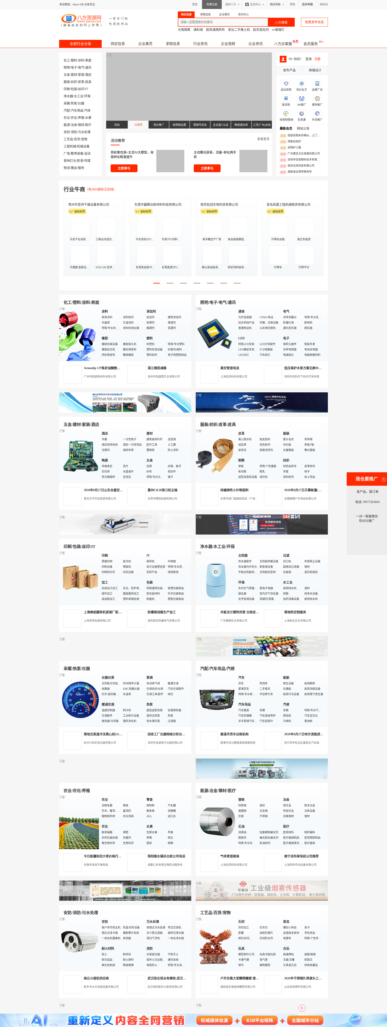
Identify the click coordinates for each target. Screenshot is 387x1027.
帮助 (292, 4)
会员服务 (310, 44)
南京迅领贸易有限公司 (297, 166)
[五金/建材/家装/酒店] (79, 455)
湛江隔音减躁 (157, 368)
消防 (74, 132)
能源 (67, 125)
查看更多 (263, 139)
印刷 (67, 89)
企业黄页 (145, 44)
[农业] (79, 821)
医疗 (88, 125)
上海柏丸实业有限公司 (297, 620)
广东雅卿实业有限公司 (233, 620)
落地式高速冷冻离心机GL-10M (105, 734)
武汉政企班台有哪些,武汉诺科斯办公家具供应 (179, 978)
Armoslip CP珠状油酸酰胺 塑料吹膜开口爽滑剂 (116, 368)
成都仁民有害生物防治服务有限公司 (169, 864)
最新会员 (286, 128)
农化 (74, 117)
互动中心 (255, 4)
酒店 (88, 74)
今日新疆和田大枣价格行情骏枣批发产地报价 (115, 856)
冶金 (74, 125)
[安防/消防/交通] (79, 943)
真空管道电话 (229, 368)
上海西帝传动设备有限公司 (300, 864)
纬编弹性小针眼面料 (234, 490)
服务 (81, 168)
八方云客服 (283, 44)
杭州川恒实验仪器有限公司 (100, 742)
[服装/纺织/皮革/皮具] (216, 455)
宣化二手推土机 (239, 29)
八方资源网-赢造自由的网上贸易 (94, 20)
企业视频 (228, 44)
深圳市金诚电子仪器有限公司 (165, 742)
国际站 (324, 4)
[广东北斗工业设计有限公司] (125, 533)
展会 (74, 168)
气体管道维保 (229, 856)
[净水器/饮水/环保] (216, 577)
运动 (87, 153)
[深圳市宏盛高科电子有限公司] (262, 899)
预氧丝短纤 (290, 142)
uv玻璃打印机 (281, 29)
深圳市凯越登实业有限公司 (164, 376)
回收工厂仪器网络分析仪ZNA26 (170, 734)
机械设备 (83, 146)
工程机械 (70, 146)
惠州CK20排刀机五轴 (162, 490)
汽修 (87, 110)
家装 (81, 74)
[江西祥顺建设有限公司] (125, 899)
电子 (74, 67)
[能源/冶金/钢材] (216, 821)
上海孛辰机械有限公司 (97, 620)
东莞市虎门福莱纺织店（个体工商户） (243, 498)
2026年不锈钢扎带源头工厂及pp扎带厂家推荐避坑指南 (322, 978)
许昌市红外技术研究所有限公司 (288, 204)
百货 (77, 139)
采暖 (67, 103)
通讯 (88, 67)
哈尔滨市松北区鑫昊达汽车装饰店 (304, 742)
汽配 (67, 110)
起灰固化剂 (261, 29)
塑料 (74, 60)
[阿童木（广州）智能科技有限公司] (125, 777)
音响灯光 (70, 160)
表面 (88, 60)
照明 (67, 67)
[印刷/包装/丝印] (79, 577)
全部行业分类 (80, 44)
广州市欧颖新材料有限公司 (100, 376)
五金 (67, 74)
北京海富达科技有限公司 (217, 204)
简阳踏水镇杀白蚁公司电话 (166, 856)
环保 (87, 96)
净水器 (68, 96)
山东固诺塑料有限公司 (297, 986)
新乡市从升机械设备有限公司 (101, 986)
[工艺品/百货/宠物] (216, 943)
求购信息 (173, 44)
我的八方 (230, 4)
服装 (67, 82)
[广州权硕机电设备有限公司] (262, 411)
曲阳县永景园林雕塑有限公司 (237, 986)
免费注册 (211, 4)
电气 (81, 67)
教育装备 (77, 153)
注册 (317, 59)
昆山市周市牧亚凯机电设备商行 (156, 204)
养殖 (81, 117)
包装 (74, 89)
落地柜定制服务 (295, 612)
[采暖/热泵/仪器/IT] (79, 699)
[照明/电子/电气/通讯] (216, 333)
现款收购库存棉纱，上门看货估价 (301, 136)
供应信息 (118, 44)
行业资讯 (200, 44)
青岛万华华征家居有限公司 (100, 498)
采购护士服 (290, 148)
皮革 (81, 82)
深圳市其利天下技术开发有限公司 (304, 376)
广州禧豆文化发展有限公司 (300, 154)
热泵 (74, 103)
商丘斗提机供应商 (96, 978)
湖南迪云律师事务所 (296, 172)
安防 (67, 132)
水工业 (78, 96)
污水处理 (84, 132)
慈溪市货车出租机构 (234, 734)
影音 (80, 160)
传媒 (87, 160)
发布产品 (289, 70)
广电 (67, 153)
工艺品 (68, 139)
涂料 (81, 60)
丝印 (81, 89)
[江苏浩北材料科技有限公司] (262, 655)
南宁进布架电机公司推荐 (301, 856)
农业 (67, 117)
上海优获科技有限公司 (233, 376)
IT (86, 89)
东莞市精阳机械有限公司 (162, 498)
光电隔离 (184, 29)
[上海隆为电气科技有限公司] (262, 777)
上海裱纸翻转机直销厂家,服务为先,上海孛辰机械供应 (121, 612)
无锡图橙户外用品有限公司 (300, 498)
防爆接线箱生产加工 (162, 612)
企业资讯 (255, 44)
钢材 (81, 125)
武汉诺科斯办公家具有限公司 (165, 986)
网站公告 (303, 128)
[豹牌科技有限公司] (125, 655)
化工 (67, 60)
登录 (195, 4)
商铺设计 (315, 70)
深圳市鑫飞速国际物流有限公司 (90, 204)
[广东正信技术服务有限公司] (262, 533)
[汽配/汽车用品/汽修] (216, 699)
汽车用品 (77, 110)
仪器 (81, 103)
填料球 (198, 29)
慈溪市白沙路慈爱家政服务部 (237, 742)
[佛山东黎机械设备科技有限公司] (125, 411)
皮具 (88, 82)
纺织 (74, 82)
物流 (67, 168)
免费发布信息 (314, 22)
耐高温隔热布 (215, 29)
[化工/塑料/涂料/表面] (79, 333)
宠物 (84, 139)
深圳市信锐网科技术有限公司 (301, 160)
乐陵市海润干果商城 (96, 864)
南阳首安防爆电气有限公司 (164, 620)
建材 (74, 74)
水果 (88, 117)
